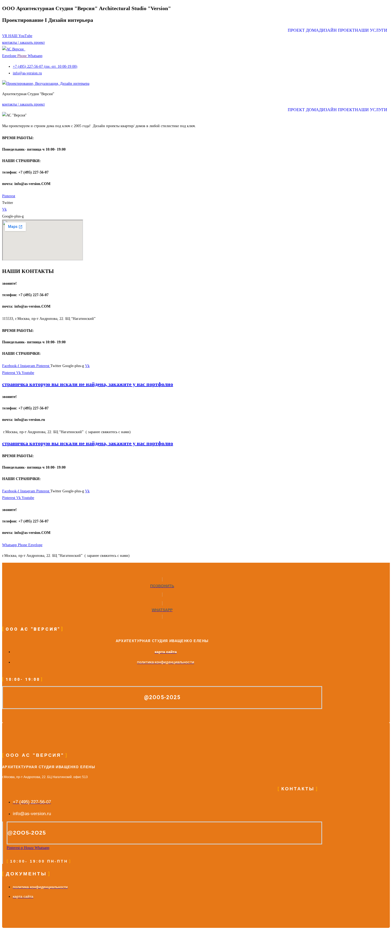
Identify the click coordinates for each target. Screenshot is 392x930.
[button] (372, 30)
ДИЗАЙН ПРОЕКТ (337, 30)
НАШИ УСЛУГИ (371, 30)
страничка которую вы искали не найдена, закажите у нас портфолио (87, 384)
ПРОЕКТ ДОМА (303, 30)
